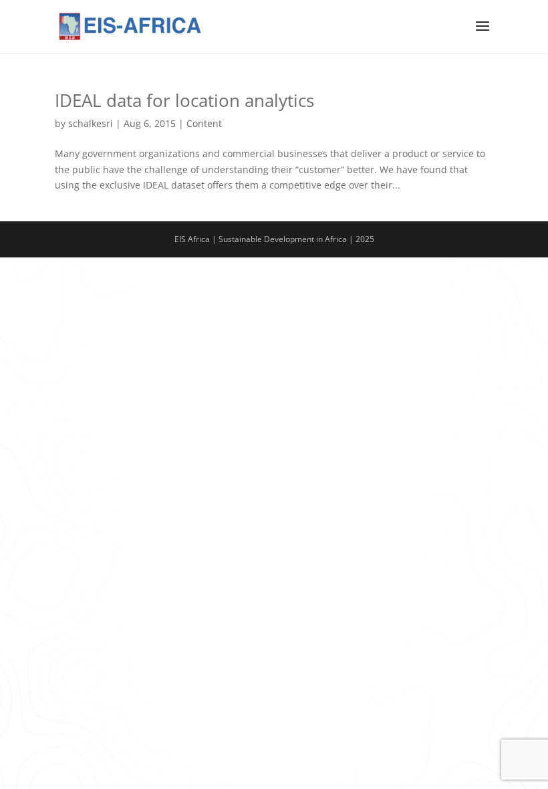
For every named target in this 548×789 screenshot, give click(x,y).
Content (204, 123)
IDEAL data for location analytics (184, 100)
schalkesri (90, 123)
